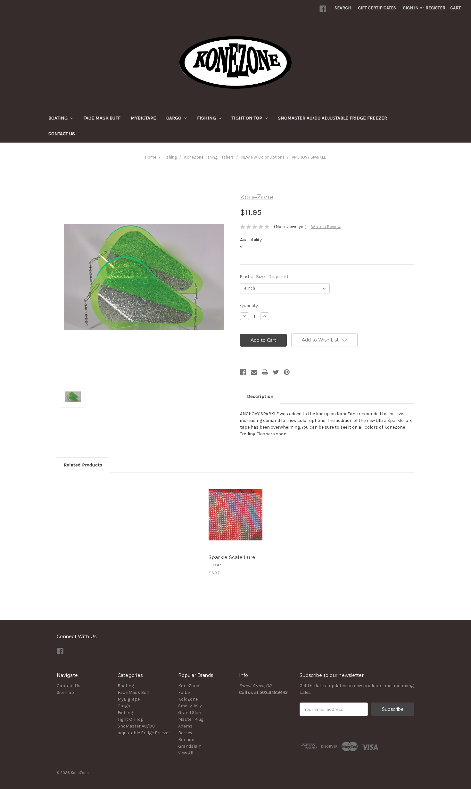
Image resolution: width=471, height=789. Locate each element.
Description (260, 396)
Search (343, 8)
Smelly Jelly (190, 706)
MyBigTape (143, 118)
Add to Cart (236, 514)
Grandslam (190, 746)
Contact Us (61, 133)
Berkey (185, 733)
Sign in (410, 8)
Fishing (207, 118)
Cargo (174, 118)
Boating (58, 118)
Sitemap (65, 692)
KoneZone (188, 685)
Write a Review (326, 226)
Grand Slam (190, 712)
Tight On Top (247, 118)
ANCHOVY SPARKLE (309, 157)
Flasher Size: (264, 276)
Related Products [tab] (83, 465)
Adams (185, 726)
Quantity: (249, 305)
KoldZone (188, 699)
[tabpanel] (235, 528)
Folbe (184, 692)
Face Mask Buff (101, 118)
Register (435, 8)
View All (185, 753)
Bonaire (186, 739)
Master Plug (190, 719)
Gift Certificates (377, 8)
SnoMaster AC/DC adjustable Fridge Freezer (332, 118)
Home (150, 157)
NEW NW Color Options (263, 157)
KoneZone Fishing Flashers (209, 157)
